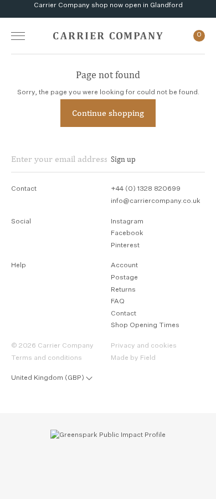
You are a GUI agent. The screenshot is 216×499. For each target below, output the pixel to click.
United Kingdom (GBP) (47, 378)
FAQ (118, 301)
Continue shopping (108, 113)
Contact (123, 313)
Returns (123, 290)
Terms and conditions (46, 358)
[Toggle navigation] (18, 36)
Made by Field (133, 358)
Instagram (127, 221)
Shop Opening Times (145, 325)
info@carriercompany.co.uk (155, 201)
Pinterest (125, 245)
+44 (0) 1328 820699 (146, 189)
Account (124, 265)
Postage (124, 277)
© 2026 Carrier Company (52, 346)
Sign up (123, 159)
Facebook (127, 233)
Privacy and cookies (144, 346)
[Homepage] (108, 35)
